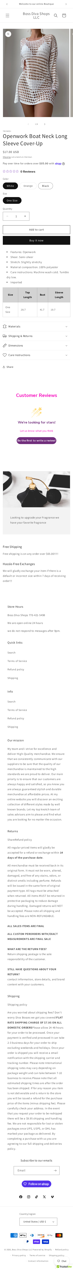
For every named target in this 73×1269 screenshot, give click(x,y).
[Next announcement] (66, 4)
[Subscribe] (55, 1170)
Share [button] (10, 367)
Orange (30, 186)
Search (11, 652)
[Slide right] (45, 124)
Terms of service (37, 1255)
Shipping (7, 157)
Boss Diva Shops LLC (22, 1249)
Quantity (7, 208)
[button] (7, 15)
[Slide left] (28, 124)
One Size (12, 200)
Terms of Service (17, 661)
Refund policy (15, 669)
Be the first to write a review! (36, 440)
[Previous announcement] (7, 4)
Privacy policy (19, 1255)
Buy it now (36, 240)
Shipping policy (56, 1255)
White (10, 186)
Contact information (38, 1261)
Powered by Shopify (42, 1249)
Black (45, 186)
